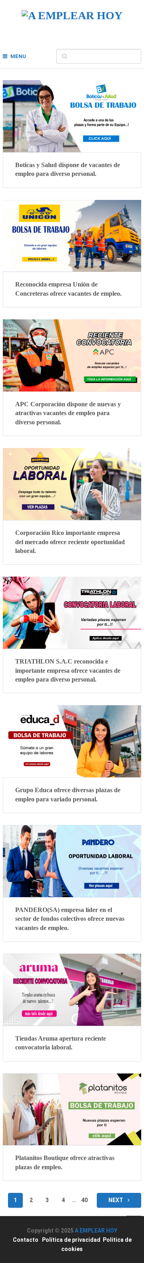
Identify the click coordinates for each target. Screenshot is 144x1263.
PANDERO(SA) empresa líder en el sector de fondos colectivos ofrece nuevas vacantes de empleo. (69, 918)
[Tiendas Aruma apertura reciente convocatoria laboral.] (72, 990)
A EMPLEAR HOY (96, 1230)
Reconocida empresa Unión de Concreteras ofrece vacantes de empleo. (68, 289)
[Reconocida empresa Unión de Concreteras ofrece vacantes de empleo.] (72, 236)
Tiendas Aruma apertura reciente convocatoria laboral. (60, 1043)
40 (84, 1200)
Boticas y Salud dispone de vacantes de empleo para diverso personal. (67, 169)
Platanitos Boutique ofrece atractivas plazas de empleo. (64, 1162)
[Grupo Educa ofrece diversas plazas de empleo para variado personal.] (72, 741)
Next (116, 1200)
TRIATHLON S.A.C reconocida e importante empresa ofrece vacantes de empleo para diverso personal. (67, 670)
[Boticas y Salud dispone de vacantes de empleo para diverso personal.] (72, 116)
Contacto (25, 1240)
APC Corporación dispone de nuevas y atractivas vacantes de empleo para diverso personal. (68, 413)
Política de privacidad (71, 1240)
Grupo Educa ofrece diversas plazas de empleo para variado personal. (67, 794)
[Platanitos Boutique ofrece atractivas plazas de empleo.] (72, 1109)
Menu (18, 56)
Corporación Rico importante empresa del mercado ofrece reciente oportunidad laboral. (70, 541)
